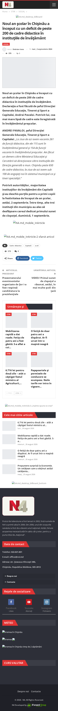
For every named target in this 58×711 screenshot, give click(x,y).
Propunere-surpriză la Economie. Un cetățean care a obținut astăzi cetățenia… (35, 468)
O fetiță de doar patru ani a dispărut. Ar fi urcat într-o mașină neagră (35, 453)
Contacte (11, 582)
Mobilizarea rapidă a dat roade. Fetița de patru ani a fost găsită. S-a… (36, 438)
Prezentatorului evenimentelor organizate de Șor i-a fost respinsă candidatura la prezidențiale (14, 286)
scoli (37, 245)
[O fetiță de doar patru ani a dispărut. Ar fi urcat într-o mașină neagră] (42, 320)
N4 (13, 705)
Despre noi (12, 576)
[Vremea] (8, 639)
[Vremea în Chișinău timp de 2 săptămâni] (22, 646)
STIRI (9, 314)
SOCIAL (6, 44)
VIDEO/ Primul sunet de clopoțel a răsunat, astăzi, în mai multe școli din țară (44, 284)
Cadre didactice (16, 245)
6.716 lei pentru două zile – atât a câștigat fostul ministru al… (35, 424)
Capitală (28, 245)
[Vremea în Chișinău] (12, 632)
